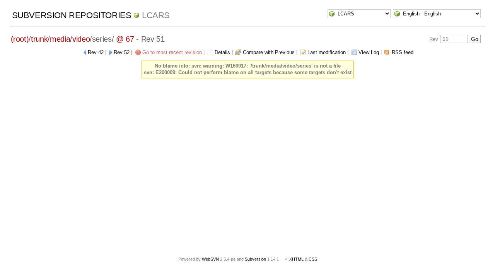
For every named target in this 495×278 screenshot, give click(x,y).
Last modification (326, 52)
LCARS (156, 15)
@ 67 (125, 39)
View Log (368, 52)
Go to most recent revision (172, 52)
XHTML (296, 259)
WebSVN (210, 259)
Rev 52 (122, 52)
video (81, 39)
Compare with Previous (269, 52)
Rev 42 (96, 52)
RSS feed (402, 52)
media (60, 39)
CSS (313, 259)
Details (222, 52)
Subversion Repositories (71, 15)
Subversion (255, 259)
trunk (39, 39)
